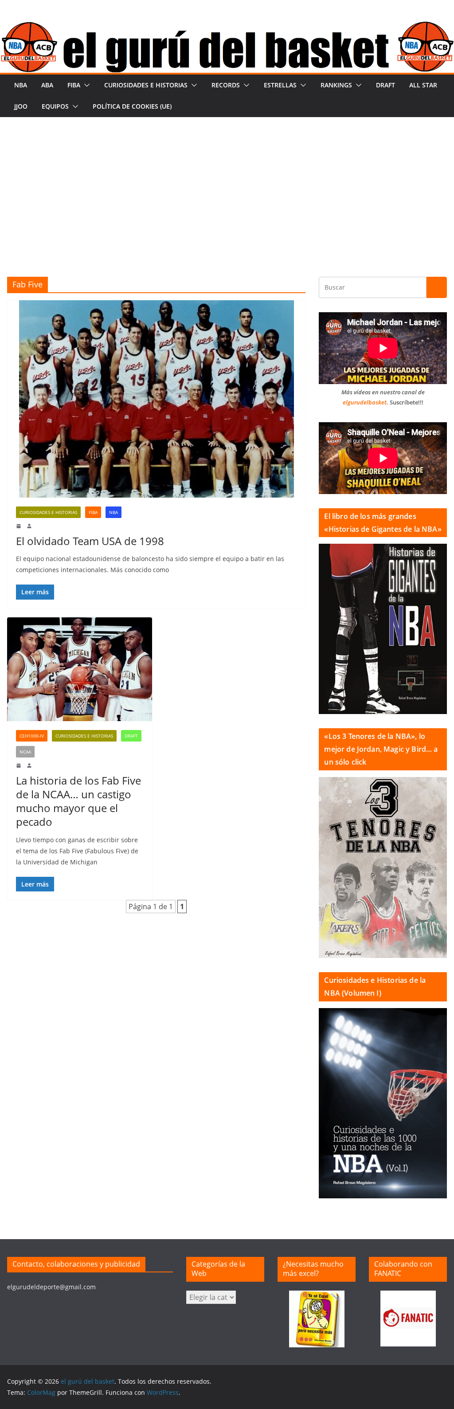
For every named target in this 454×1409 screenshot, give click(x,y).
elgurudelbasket (365, 402)
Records (225, 85)
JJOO (20, 106)
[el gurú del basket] (227, 27)
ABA (47, 85)
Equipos (55, 106)
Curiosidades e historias (146, 85)
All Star (423, 85)
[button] (85, 85)
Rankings (336, 85)
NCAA (25, 752)
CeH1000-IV (32, 736)
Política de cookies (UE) (132, 106)
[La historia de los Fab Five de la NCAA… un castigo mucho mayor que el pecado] (79, 669)
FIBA (73, 85)
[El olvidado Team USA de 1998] (156, 399)
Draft (385, 85)
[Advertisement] (227, 184)
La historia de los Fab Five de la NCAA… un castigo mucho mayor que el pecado (78, 801)
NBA (20, 85)
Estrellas (280, 85)
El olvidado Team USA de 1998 (90, 541)
